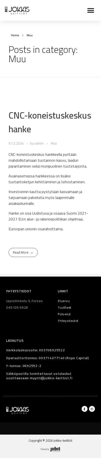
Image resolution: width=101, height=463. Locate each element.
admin (39, 143)
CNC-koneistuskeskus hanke (50, 122)
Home (15, 35)
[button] (90, 10)
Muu (54, 143)
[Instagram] (92, 409)
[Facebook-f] (85, 409)
